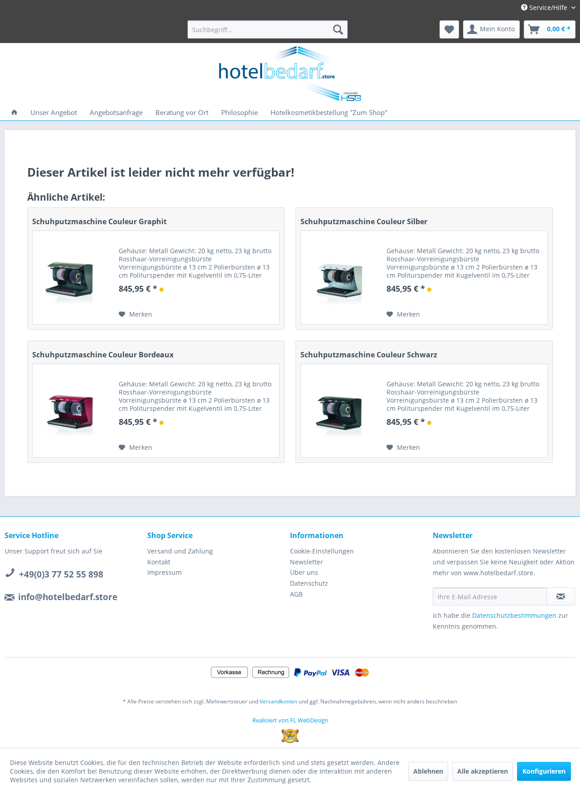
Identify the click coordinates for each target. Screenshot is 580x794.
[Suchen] (338, 29)
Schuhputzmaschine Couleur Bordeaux (103, 354)
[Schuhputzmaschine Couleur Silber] (339, 277)
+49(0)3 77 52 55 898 (61, 574)
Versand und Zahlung (180, 551)
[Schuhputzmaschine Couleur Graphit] (71, 277)
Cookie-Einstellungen (322, 551)
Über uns (304, 572)
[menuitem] (268, 29)
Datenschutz (309, 583)
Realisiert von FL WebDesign (290, 720)
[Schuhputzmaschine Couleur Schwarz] (339, 410)
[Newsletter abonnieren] (560, 596)
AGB (296, 594)
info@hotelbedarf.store (67, 597)
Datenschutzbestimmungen (514, 615)
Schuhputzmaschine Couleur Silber (363, 221)
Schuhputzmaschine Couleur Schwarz (368, 354)
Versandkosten (278, 701)
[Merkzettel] (449, 29)
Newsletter (306, 562)
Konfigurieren (544, 771)
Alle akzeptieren (482, 771)
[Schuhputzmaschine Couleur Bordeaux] (71, 410)
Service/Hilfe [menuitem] (548, 7)
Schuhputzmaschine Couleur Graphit (99, 221)
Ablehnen (428, 771)
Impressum (164, 572)
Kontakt (158, 562)
